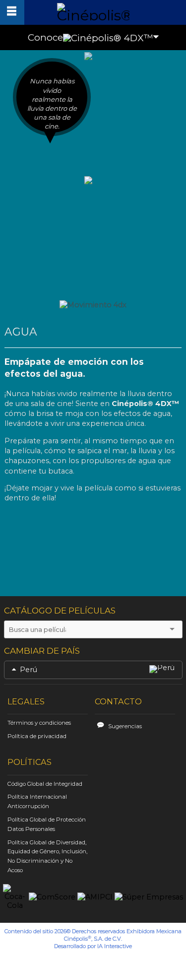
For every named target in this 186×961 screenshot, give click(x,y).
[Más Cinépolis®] (12, 12)
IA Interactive (114, 946)
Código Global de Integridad (44, 783)
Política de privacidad (36, 736)
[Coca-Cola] (15, 897)
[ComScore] (52, 897)
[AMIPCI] (95, 897)
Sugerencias (125, 726)
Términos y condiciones (39, 722)
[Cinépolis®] (93, 11)
